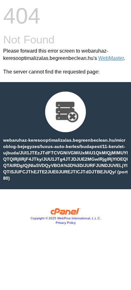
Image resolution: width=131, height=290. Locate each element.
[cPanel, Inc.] (66, 213)
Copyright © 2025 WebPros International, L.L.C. (66, 218)
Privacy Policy (66, 222)
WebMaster (111, 58)
